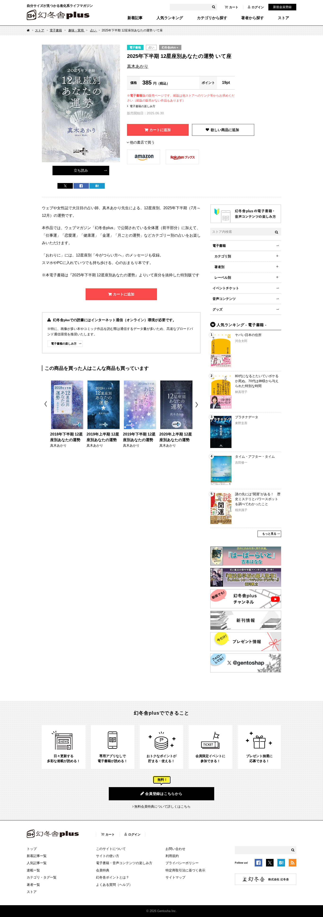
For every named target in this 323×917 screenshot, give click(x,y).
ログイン (258, 7)
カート (233, 7)
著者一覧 (33, 885)
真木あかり (137, 66)
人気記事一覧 (37, 863)
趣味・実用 (76, 30)
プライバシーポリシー (182, 863)
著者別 (219, 267)
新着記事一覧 (37, 856)
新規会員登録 (282, 7)
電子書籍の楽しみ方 (142, 106)
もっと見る (269, 533)
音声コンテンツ (224, 299)
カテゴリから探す (212, 18)
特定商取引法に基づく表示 (185, 870)
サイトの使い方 (107, 856)
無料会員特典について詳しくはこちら (162, 806)
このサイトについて (111, 849)
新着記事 (135, 18)
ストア (283, 18)
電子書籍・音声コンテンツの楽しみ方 (124, 863)
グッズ (218, 309)
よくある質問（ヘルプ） (114, 885)
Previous (46, 404)
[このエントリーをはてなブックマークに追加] (281, 863)
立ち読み (81, 170)
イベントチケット (226, 288)
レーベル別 (222, 277)
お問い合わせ (175, 849)
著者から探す (252, 18)
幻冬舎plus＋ (170, 47)
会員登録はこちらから (164, 794)
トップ (32, 849)
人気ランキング (170, 18)
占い (93, 30)
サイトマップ (175, 877)
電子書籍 (56, 30)
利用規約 (172, 856)
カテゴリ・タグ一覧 (42, 877)
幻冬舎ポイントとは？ (112, 877)
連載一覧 (33, 870)
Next (197, 404)
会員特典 (102, 870)
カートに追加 (160, 130)
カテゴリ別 (222, 256)
